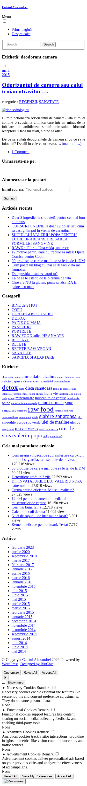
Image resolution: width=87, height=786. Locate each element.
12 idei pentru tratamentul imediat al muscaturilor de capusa (39, 500)
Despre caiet (21, 34)
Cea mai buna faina (26, 507)
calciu (6, 381)
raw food (41, 409)
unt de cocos (48, 429)
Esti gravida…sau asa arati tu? (35, 274)
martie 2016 (21, 578)
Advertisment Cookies (24, 754)
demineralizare (62, 381)
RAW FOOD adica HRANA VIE (38, 336)
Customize (11, 672)
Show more (15, 682)
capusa (17, 381)
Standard (44, 688)
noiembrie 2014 (24, 625)
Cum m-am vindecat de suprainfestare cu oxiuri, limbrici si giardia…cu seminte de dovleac (48, 457)
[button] (4, 21)
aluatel (61, 377)
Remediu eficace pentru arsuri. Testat (40, 524)
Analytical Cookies (21, 732)
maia (4, 398)
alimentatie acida (11, 377)
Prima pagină (22, 29)
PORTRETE (21, 331)
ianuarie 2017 (22, 569)
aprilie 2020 (21, 552)
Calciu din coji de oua (28, 511)
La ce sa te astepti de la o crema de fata (41, 278)
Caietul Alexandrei (15, 7)
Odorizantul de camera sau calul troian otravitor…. (42, 88)
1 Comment (20, 152)
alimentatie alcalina (39, 376)
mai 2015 (19, 599)
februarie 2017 (23, 565)
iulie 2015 (19, 591)
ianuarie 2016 (22, 582)
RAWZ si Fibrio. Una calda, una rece (40, 248)
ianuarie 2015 (22, 617)
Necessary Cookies (21, 688)
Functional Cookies (21, 710)
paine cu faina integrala (24, 403)
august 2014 (21, 638)
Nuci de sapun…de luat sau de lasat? (40, 516)
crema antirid (43, 381)
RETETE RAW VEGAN (31, 349)
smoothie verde (13, 422)
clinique (27, 381)
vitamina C (56, 436)
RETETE (19, 344)
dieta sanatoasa (38, 388)
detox (10, 387)
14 (4, 66)
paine (6, 403)
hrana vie (51, 393)
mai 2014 (19, 651)
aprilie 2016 (21, 573)
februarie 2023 (23, 547)
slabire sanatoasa (58, 416)
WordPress (10, 664)
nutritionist (73, 398)
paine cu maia (51, 402)
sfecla (35, 417)
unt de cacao (26, 428)
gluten (39, 394)
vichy (46, 436)
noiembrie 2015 (24, 586)
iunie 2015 (20, 595)
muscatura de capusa (50, 398)
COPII (17, 310)
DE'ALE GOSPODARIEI (32, 314)
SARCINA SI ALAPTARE (33, 357)
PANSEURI (21, 327)
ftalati (32, 394)
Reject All (30, 672)
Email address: (13, 189)
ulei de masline (55, 422)
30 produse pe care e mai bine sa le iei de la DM (48, 261)
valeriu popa (28, 435)
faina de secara (61, 388)
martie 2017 (21, 560)
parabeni (22, 410)
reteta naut (25, 417)
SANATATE (49, 102)
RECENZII (28, 102)
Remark (43, 710)
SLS (80, 417)
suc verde (33, 422)
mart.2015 (6, 72)
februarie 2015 (23, 612)
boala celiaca (72, 377)
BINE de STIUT (24, 305)
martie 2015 (21, 608)
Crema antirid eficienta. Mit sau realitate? (43, 490)
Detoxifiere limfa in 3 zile (31, 477)
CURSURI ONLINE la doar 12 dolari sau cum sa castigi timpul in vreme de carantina (48, 228)
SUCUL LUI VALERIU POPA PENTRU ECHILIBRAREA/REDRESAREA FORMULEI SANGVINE (44, 239)
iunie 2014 (20, 647)
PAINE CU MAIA (26, 323)
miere (11, 398)
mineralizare (24, 398)
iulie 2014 (19, 643)
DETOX (18, 318)
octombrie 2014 (24, 630)
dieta (21, 388)
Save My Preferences (37, 776)
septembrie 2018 (24, 556)
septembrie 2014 (24, 634)
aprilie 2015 (21, 604)
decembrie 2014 (24, 621)
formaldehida (20, 394)
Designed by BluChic (36, 664)
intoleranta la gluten (70, 394)
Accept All (49, 672)
